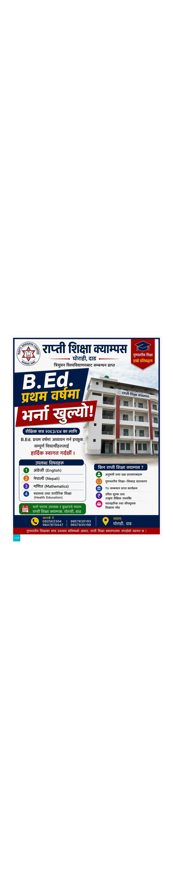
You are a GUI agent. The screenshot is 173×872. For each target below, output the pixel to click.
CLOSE (16, 538)
